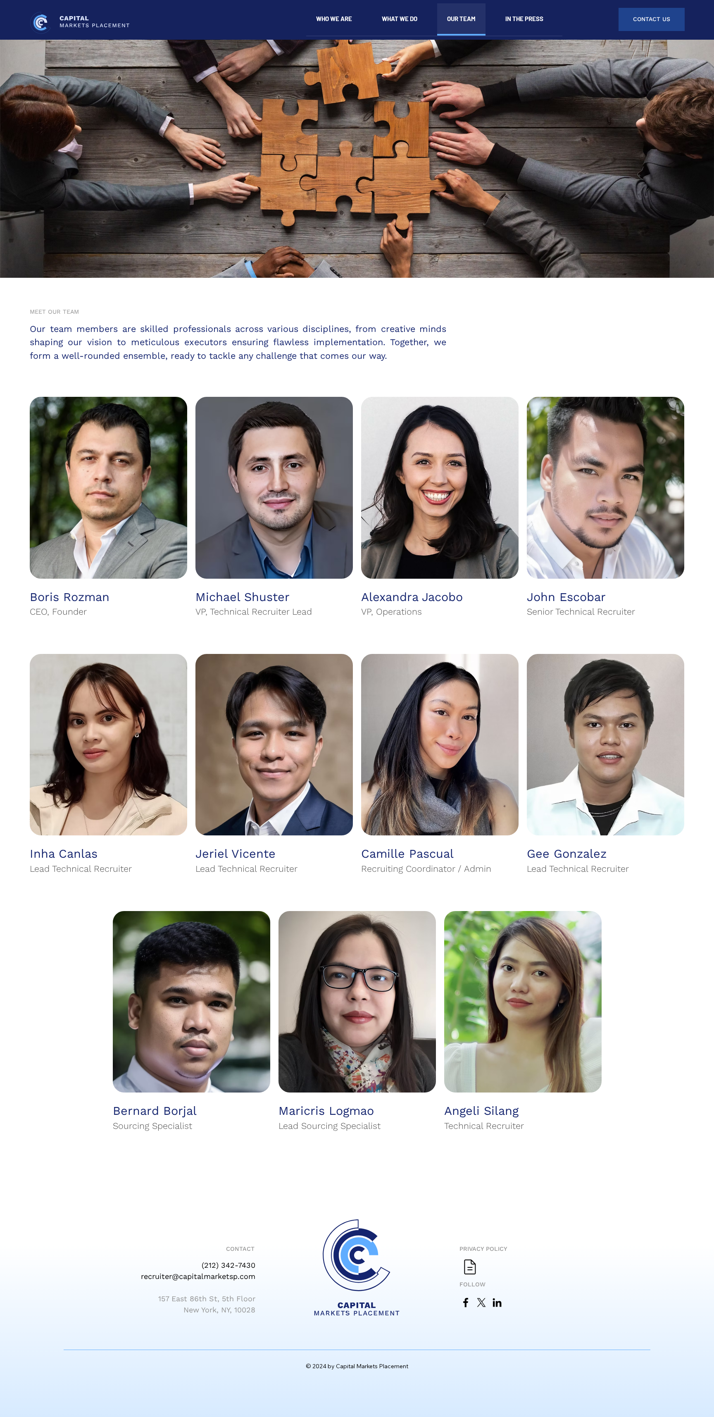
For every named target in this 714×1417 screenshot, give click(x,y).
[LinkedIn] (497, 1302)
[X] (481, 1302)
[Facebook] (465, 1302)
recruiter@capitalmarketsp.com (198, 1276)
